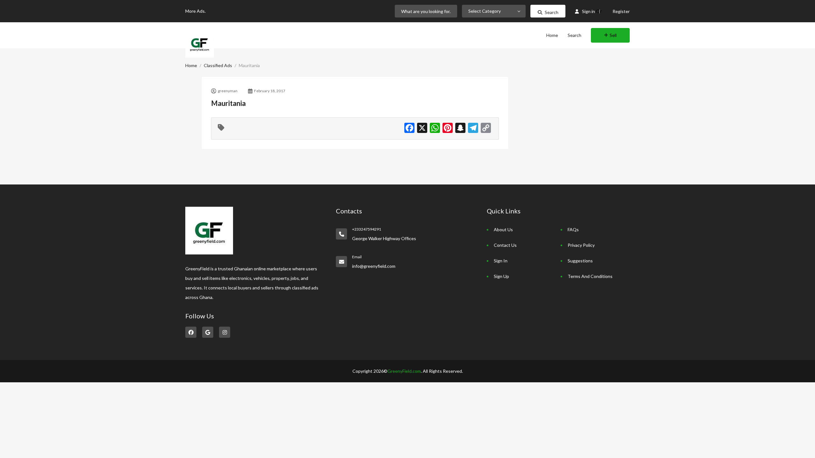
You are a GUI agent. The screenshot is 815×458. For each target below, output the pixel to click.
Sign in (588, 11)
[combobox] (494, 11)
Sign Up (501, 276)
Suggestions (580, 260)
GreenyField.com (404, 371)
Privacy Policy (581, 245)
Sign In (500, 260)
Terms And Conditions (590, 276)
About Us (503, 229)
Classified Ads (218, 65)
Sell (613, 35)
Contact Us (505, 245)
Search (551, 12)
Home (552, 35)
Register (621, 11)
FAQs (573, 229)
